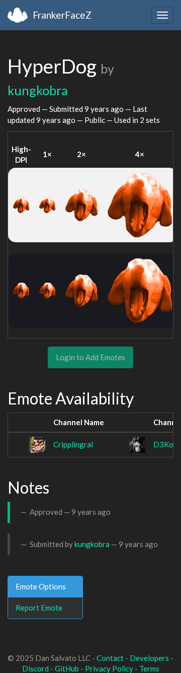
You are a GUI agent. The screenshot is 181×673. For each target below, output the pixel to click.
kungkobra (38, 90)
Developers (149, 657)
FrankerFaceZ (62, 15)
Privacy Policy (109, 668)
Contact (110, 657)
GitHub (67, 668)
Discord (35, 668)
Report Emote (39, 607)
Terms (149, 668)
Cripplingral (73, 444)
